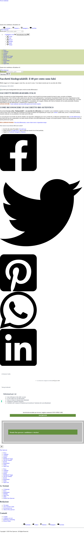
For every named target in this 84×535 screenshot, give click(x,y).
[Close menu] (1, 446)
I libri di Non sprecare (9, 509)
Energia (11, 41)
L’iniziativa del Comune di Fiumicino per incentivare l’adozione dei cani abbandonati (29, 403)
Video (4, 496)
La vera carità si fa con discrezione (15, 398)
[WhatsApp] (41, 310)
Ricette (5, 59)
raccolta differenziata (74, 116)
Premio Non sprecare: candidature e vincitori (24, 432)
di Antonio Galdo (6, 374)
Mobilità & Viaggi (8, 56)
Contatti (5, 516)
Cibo (10, 38)
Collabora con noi (8, 518)
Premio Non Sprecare (8, 498)
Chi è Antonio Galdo (8, 506)
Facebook (11, 132)
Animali (5, 53)
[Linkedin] (41, 347)
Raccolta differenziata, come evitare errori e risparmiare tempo (30, 122)
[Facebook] (41, 152)
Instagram (17, 132)
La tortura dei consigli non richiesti (45, 380)
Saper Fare (6, 63)
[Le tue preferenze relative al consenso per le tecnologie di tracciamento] (1, 401)
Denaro (11, 39)
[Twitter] (41, 212)
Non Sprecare (3, 450)
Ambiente (5, 51)
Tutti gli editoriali (6, 387)
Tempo (10, 44)
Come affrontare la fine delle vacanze (16, 397)
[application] (15, 34)
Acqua (10, 36)
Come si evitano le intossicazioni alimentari (18, 400)
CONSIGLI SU (9, 34)
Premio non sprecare (8, 419)
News (4, 50)
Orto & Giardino (7, 57)
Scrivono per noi (7, 508)
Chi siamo (6, 505)
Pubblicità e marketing (9, 519)
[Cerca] (22, 31)
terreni (55, 112)
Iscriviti (43, 415)
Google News (15, 130)
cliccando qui (22, 129)
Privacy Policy (7, 521)
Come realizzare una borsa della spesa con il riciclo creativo (25, 104)
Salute (10, 43)
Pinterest (23, 132)
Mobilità (5, 494)
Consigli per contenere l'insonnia (15, 401)
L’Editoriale (6, 489)
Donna (5, 54)
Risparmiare (6, 60)
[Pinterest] (41, 273)
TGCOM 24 (25, 24)
